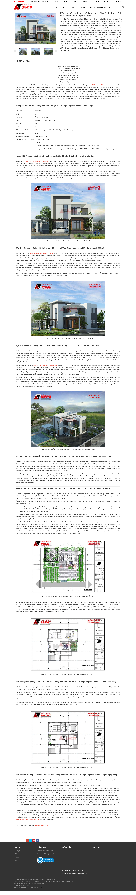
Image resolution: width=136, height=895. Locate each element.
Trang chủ (55, 1)
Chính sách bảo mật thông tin (46, 854)
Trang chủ (18, 851)
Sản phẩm (18, 854)
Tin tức (65, 1)
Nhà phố (75, 7)
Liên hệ (74, 1)
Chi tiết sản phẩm (23, 61)
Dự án (92, 7)
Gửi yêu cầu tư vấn (104, 7)
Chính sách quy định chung (45, 851)
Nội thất (84, 7)
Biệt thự (66, 7)
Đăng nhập (107, 1)
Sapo (40, 887)
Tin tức (17, 857)
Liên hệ (17, 860)
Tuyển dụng (84, 1)
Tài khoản (96, 1)
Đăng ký (118, 1)
